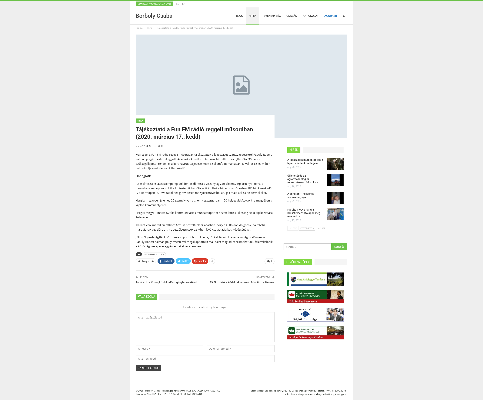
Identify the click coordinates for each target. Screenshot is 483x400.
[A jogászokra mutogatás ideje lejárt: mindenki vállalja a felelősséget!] (335, 164)
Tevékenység (271, 16)
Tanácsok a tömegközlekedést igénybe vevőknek (167, 282)
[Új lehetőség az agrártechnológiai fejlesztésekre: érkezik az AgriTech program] (335, 180)
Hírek (252, 16)
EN (183, 3)
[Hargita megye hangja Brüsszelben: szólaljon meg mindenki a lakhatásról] (335, 214)
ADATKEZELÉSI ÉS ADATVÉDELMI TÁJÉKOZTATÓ (177, 394)
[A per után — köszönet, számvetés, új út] (335, 198)
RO (177, 3)
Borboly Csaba (154, 15)
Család (291, 16)
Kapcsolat (311, 16)
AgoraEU (330, 16)
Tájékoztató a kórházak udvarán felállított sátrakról (242, 282)
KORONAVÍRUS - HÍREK (154, 254)
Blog (239, 16)
